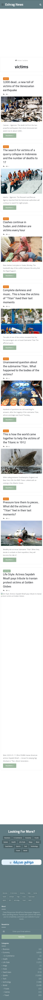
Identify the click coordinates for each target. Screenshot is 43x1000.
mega (30, 842)
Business (7, 837)
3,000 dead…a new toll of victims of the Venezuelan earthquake (18, 86)
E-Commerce (18, 837)
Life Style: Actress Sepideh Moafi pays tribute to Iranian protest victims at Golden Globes (20, 580)
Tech (25, 846)
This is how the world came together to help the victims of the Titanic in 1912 (21, 438)
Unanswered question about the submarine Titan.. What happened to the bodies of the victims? (21, 368)
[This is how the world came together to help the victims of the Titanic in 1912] (21, 461)
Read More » (10, 135)
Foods (37, 837)
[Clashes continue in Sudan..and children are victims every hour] (21, 249)
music (37, 842)
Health (13, 842)
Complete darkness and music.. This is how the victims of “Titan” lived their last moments (21, 296)
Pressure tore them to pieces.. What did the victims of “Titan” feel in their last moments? (21, 508)
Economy (28, 837)
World (6, 78)
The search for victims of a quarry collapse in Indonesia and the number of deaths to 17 (20, 156)
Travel (18, 850)
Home (19, 60)
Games (6, 842)
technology (34, 846)
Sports (18, 846)
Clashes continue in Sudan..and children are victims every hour (17, 226)
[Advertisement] (21, 34)
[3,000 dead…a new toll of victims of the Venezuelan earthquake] (21, 109)
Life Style (6, 571)
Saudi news (9, 846)
